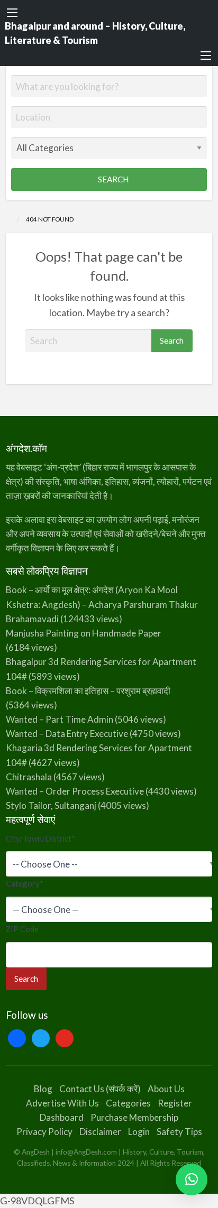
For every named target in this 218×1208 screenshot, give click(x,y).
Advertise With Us (62, 1103)
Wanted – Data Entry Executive (67, 733)
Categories (128, 1103)
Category (24, 883)
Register (175, 1103)
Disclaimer (100, 1131)
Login (139, 1131)
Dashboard (62, 1117)
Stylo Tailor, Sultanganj (51, 805)
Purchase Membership (134, 1117)
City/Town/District (40, 838)
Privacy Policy (44, 1131)
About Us (166, 1088)
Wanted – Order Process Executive (75, 791)
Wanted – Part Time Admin (59, 719)
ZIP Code (22, 929)
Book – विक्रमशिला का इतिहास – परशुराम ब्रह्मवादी (88, 690)
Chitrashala (29, 776)
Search (112, 179)
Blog (43, 1088)
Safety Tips (179, 1131)
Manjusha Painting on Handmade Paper (83, 633)
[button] (191, 1179)
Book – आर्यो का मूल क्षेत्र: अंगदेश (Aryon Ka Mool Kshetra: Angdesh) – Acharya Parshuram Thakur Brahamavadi (102, 604)
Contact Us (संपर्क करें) (100, 1088)
